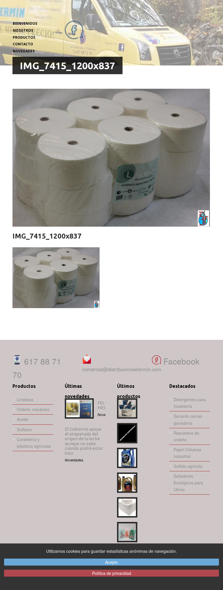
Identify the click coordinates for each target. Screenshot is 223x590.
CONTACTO (23, 44)
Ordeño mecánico (33, 409)
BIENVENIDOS (25, 23)
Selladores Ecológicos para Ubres (188, 482)
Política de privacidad (111, 573)
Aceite (22, 419)
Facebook (180, 361)
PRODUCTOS (24, 37)
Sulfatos (24, 429)
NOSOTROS (23, 30)
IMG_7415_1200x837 (47, 236)
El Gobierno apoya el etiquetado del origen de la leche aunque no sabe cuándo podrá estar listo (84, 441)
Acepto (111, 562)
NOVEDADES (24, 51)
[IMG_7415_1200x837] (111, 158)
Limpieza (25, 399)
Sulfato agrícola (188, 466)
